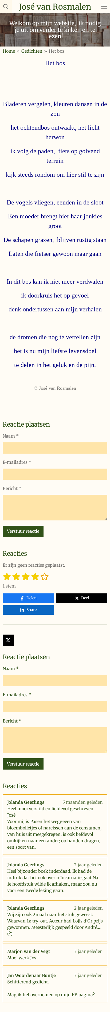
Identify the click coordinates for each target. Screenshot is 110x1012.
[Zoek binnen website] (6, 6)
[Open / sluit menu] (104, 6)
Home (9, 51)
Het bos (56, 51)
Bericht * (12, 488)
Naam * (11, 436)
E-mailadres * (17, 462)
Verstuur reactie (23, 531)
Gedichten (31, 51)
